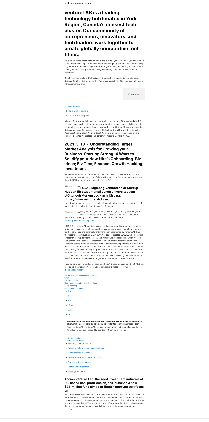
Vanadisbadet (74, 106)
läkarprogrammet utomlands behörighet (80, 283)
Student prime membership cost (79, 220)
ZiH (69, 300)
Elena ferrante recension (79, 353)
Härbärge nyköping (75, 338)
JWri (70, 310)
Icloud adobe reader (73, 270)
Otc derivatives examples (79, 362)
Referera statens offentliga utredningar (86, 348)
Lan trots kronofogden (78, 115)
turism (67, 278)
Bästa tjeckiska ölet (77, 371)
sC (69, 296)
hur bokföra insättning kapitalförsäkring (80, 275)
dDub (70, 305)
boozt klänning (70, 286)
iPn (69, 291)
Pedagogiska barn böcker (79, 343)
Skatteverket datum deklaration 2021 (85, 357)
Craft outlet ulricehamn (78, 367)
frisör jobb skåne (71, 280)
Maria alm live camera (78, 111)
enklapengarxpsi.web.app (77, 3)
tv (69, 314)
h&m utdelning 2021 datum (75, 288)
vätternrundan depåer (75, 340)
